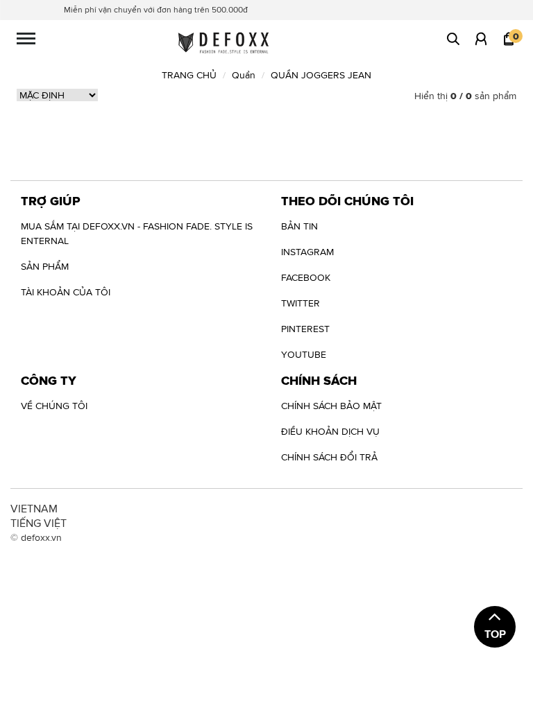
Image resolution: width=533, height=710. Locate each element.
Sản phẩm (45, 266)
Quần (243, 74)
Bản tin (299, 226)
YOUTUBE (303, 354)
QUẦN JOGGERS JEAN (321, 74)
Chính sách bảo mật (331, 405)
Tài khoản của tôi (65, 291)
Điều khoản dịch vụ (330, 431)
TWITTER (300, 303)
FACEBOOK (305, 277)
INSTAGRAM (307, 251)
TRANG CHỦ (189, 74)
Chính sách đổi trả (329, 456)
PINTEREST (305, 328)
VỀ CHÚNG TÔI (54, 405)
